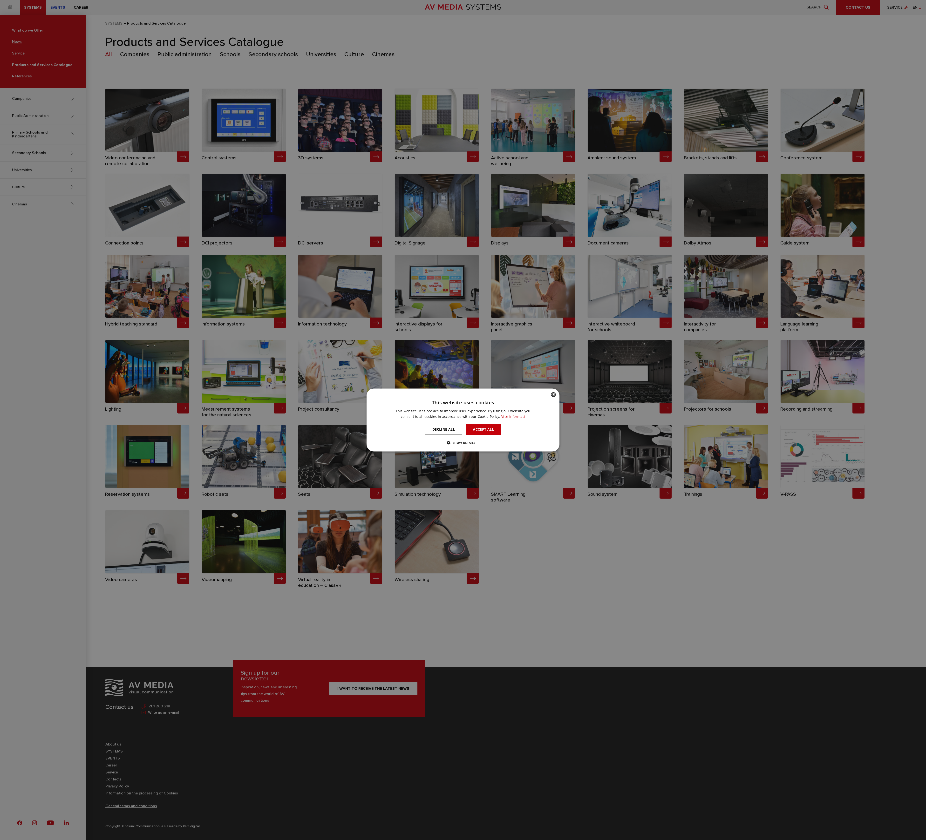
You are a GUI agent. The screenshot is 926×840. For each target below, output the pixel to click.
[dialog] (463, 420)
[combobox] (553, 394)
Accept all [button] (483, 429)
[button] (462, 442)
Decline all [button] (443, 429)
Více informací (513, 416)
